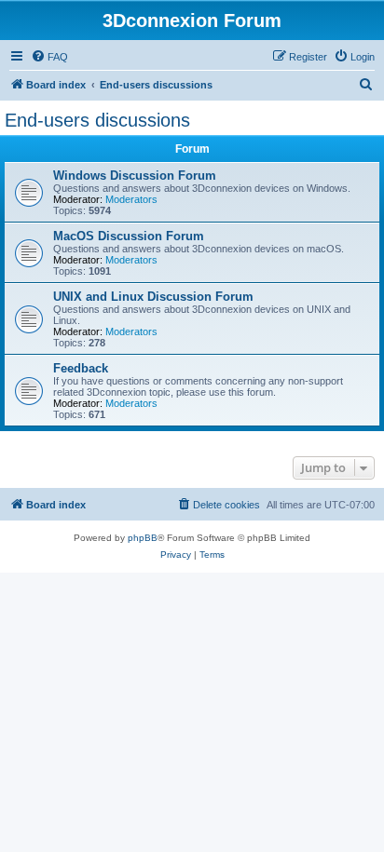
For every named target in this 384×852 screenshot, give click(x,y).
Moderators (131, 199)
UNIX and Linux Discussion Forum (153, 297)
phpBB (143, 538)
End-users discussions (97, 120)
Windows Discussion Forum (134, 176)
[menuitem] (49, 57)
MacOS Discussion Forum (128, 236)
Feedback (80, 368)
